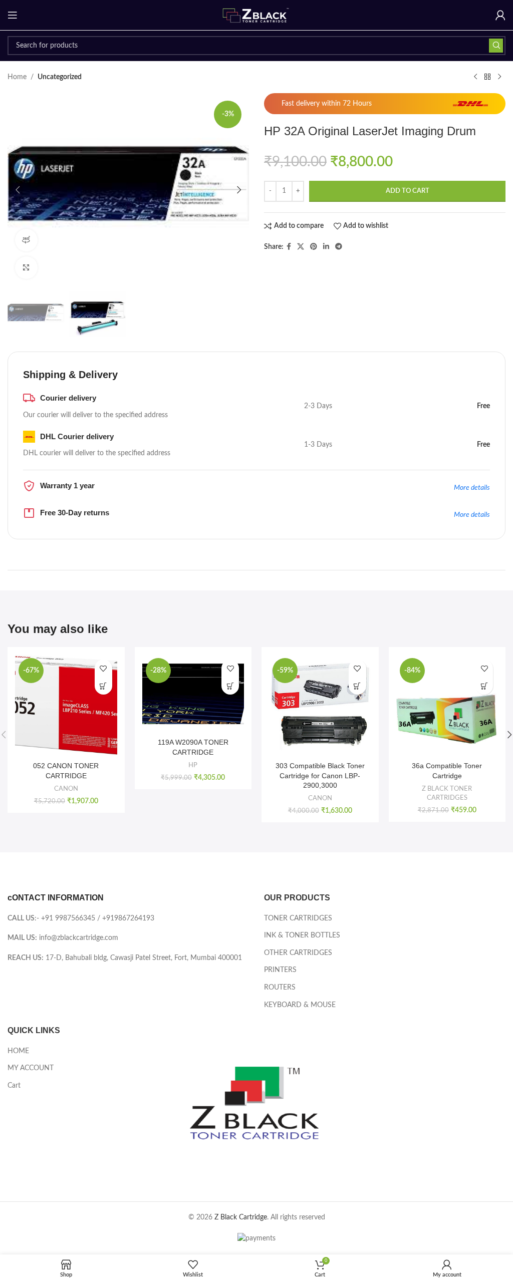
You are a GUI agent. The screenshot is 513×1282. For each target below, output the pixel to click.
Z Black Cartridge (240, 1217)
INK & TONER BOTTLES (302, 935)
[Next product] (499, 77)
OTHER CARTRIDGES (298, 952)
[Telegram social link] (338, 247)
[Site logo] (256, 15)
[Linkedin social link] (326, 247)
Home (17, 77)
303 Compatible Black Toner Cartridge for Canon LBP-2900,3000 (320, 775)
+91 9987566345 (68, 918)
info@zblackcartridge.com (78, 937)
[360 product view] (26, 240)
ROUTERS (280, 987)
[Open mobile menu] (13, 15)
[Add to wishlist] (103, 668)
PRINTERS (280, 970)
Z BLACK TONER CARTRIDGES (447, 793)
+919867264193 (128, 918)
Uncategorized (60, 77)
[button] (18, 190)
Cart (14, 1085)
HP (192, 765)
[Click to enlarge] (26, 267)
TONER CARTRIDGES (298, 918)
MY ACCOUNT (31, 1068)
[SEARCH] (496, 46)
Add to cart (407, 191)
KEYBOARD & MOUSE (300, 1005)
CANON (66, 788)
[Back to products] (487, 77)
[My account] (500, 15)
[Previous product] (475, 77)
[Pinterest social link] (313, 247)
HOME (18, 1051)
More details (472, 487)
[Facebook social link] (289, 247)
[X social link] (300, 247)
